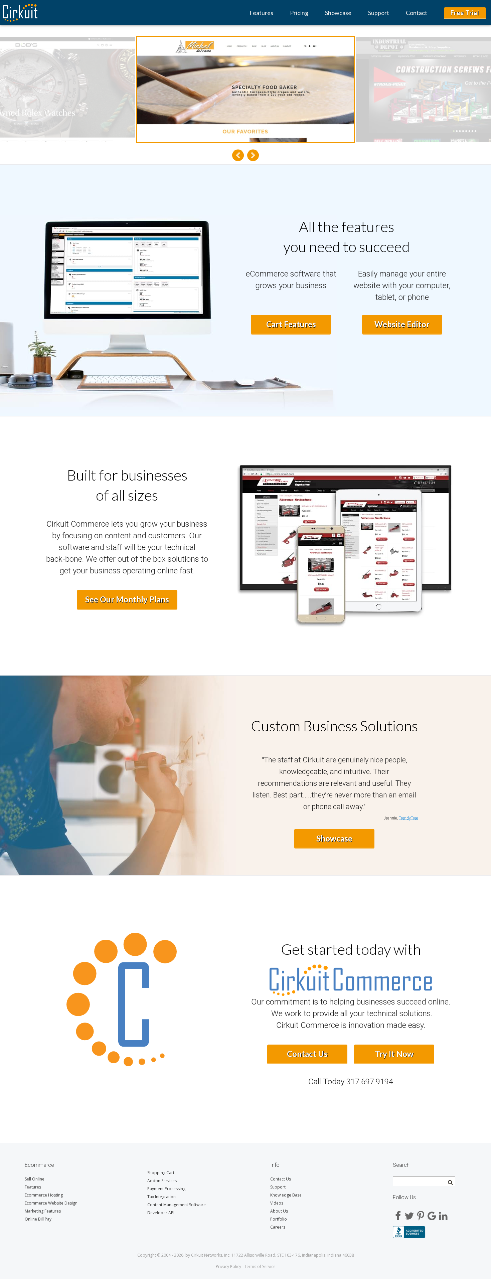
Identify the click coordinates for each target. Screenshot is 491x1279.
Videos (276, 1203)
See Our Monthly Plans (127, 599)
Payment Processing (166, 1189)
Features (261, 12)
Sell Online (34, 1179)
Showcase (338, 12)
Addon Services (162, 1180)
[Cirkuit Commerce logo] (350, 975)
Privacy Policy (228, 1266)
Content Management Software (176, 1205)
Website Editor (402, 324)
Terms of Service (260, 1266)
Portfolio (278, 1219)
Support (378, 12)
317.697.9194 (369, 1081)
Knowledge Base (286, 1195)
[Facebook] (398, 1214)
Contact (416, 12)
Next (253, 155)
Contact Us (307, 1054)
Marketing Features (43, 1211)
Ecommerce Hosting (44, 1195)
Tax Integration (161, 1197)
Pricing (299, 12)
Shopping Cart (160, 1172)
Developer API (160, 1213)
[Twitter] (409, 1214)
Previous (238, 155)
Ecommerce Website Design (51, 1203)
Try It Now (394, 1054)
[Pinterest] (421, 1214)
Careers (277, 1227)
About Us (279, 1211)
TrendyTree (408, 818)
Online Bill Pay (38, 1219)
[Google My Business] (432, 1214)
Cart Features (291, 324)
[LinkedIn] (443, 1214)
